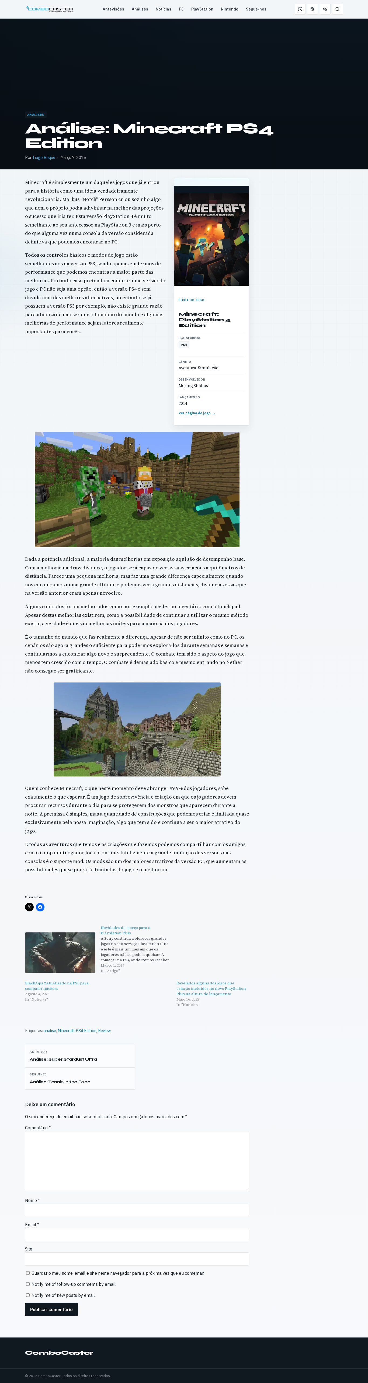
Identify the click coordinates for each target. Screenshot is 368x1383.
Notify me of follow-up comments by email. (74, 1284)
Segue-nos (256, 9)
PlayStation (202, 9)
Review (104, 1030)
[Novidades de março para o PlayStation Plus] (138, 949)
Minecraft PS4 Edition (77, 1030)
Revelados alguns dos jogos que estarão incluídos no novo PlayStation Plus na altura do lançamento (211, 988)
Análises (140, 9)
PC (181, 9)
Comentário (38, 1127)
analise (50, 1030)
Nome (32, 1200)
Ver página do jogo (197, 413)
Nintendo (229, 9)
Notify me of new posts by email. (64, 1295)
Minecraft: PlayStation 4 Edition (205, 319)
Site (28, 1249)
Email (32, 1224)
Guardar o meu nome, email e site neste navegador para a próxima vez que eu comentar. (118, 1273)
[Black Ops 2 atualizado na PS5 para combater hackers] (60, 952)
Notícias (163, 9)
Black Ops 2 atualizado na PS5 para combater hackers (57, 985)
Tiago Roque (43, 157)
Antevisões (113, 9)
